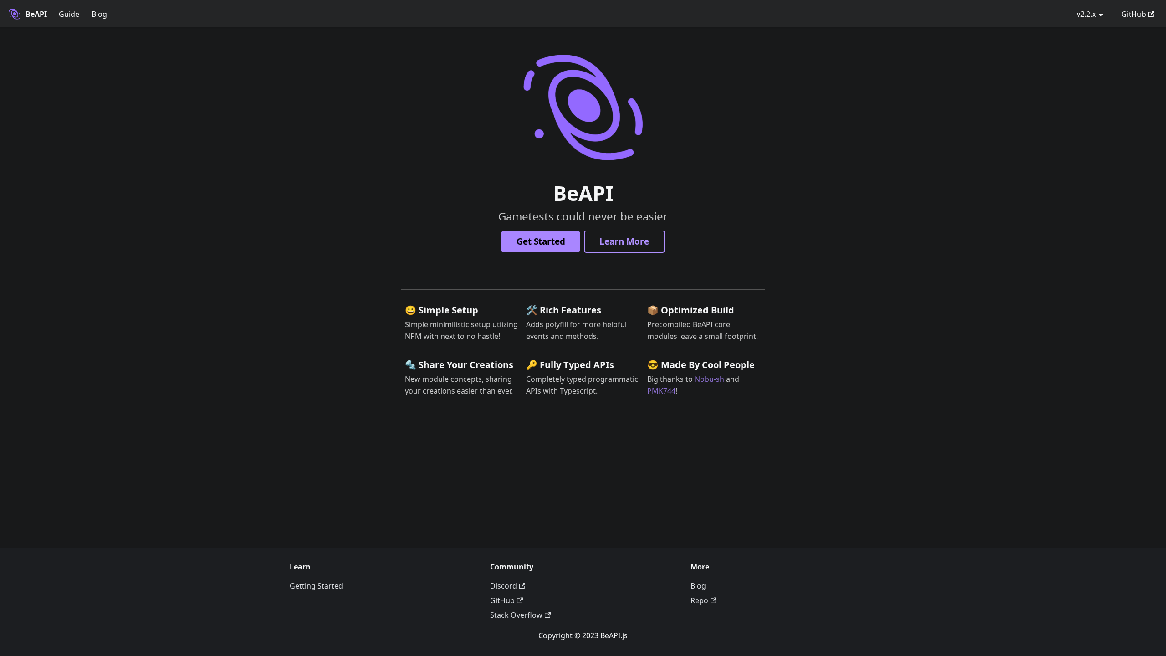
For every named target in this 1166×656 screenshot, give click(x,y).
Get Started (541, 241)
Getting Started (316, 586)
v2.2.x (1086, 14)
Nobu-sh (709, 379)
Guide (69, 14)
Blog (99, 14)
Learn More (624, 241)
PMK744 (661, 391)
